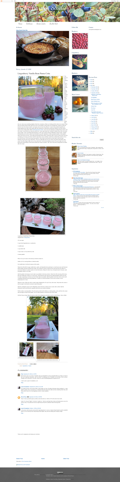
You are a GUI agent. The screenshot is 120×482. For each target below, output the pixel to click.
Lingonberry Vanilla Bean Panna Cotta (96, 95)
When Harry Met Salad (78, 178)
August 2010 (94, 115)
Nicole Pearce (24, 396)
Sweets (29, 365)
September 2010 (94, 92)
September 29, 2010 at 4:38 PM (35, 396)
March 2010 (93, 125)
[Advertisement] (42, 447)
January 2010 (94, 128)
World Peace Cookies (95, 99)
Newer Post (19, 458)
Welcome (29, 23)
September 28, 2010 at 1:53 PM (30, 374)
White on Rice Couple (78, 185)
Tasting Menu (27, 237)
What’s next (75, 202)
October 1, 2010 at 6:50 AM (35, 408)
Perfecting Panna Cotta (38, 129)
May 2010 (93, 121)
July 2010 (93, 117)
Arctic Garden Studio (41, 8)
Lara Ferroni (76, 201)
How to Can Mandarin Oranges (84, 160)
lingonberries (25, 365)
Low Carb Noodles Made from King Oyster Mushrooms (83, 186)
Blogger (72, 479)
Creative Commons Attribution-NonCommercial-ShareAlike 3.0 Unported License (70, 474)
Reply (22, 382)
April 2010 (93, 123)
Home (20, 23)
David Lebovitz (76, 193)
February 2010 (94, 126)
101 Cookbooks (76, 171)
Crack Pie (93, 109)
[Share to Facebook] (34, 364)
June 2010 (93, 119)
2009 (91, 131)
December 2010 (94, 87)
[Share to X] (33, 364)
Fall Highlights (94, 97)
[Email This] (30, 364)
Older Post (66, 458)
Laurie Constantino (25, 386)
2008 (91, 133)
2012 (91, 81)
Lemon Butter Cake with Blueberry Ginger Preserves (97, 112)
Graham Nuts (93, 106)
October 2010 (94, 90)
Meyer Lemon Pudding (82, 146)
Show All (102, 207)
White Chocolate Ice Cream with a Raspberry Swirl (96, 104)
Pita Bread (93, 108)
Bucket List (54, 23)
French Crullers (81, 153)
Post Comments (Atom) (26, 461)
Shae (22, 374)
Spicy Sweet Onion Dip (21, 30)
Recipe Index (41, 23)
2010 (91, 85)
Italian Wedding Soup (95, 101)
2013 (91, 79)
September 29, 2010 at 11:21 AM (36, 386)
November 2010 (94, 88)
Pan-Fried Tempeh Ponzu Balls (79, 172)
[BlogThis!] (31, 364)
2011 (91, 83)
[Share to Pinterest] (35, 364)
